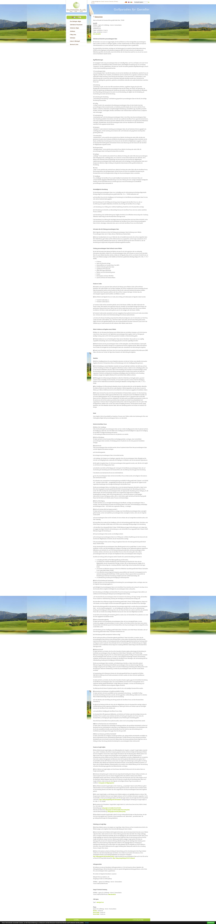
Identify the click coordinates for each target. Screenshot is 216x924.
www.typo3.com (100, 902)
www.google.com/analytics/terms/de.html (111, 808)
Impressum (107, 1)
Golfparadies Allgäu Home (96, 1)
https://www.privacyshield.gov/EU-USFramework (110, 799)
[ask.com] (73, 17)
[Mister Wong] (78, 17)
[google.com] (74, 17)
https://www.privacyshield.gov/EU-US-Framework (124, 858)
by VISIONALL (76, 920)
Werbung (116, 1)
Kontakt (102, 1)
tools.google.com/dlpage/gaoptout (106, 783)
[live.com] (76, 17)
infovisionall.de (97, 34)
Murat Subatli (96, 912)
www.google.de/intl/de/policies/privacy (116, 811)
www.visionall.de (112, 894)
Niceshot (95, 910)
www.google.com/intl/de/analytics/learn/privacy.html (117, 810)
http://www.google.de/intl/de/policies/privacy (103, 856)
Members (93, 3)
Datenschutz (111, 1)
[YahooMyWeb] (80, 17)
